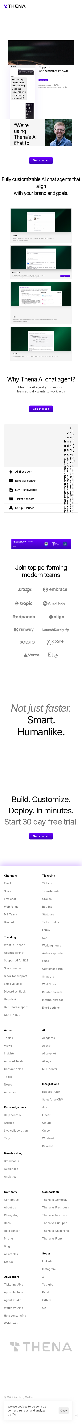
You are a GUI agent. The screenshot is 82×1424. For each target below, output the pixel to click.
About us (10, 1207)
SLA (44, 937)
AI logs (46, 1061)
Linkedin (47, 1261)
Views (8, 1045)
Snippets (48, 976)
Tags (7, 1138)
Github (46, 1300)
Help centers (12, 1115)
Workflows (49, 984)
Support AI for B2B (16, 960)
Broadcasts (11, 1161)
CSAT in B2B (12, 1014)
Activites (10, 1092)
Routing (47, 906)
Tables (8, 1037)
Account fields (13, 1061)
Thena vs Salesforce (56, 1230)
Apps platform (13, 1292)
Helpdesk (10, 999)
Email (7, 883)
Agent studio (12, 1300)
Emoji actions (51, 1007)
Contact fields (13, 1069)
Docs (7, 1223)
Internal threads (53, 999)
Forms (46, 930)
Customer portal (53, 968)
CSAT (45, 961)
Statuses (48, 914)
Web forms (11, 906)
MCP (45, 1069)
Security (14, 546)
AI (44, 1045)
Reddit (46, 1292)
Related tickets (52, 992)
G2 (44, 1307)
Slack (7, 891)
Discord (9, 922)
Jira (44, 1107)
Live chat (10, 898)
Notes (8, 1084)
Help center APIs (15, 1315)
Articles (9, 1122)
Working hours (51, 945)
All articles (11, 1254)
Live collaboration (16, 1130)
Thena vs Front (52, 1238)
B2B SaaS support (16, 1007)
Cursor (46, 1130)
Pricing (8, 1238)
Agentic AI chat (14, 952)
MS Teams (11, 914)
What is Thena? (14, 944)
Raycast (47, 1146)
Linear (46, 1115)
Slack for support (15, 976)
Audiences (11, 1168)
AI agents (48, 1037)
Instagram (48, 1269)
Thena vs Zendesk (54, 1199)
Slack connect (13, 968)
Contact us (11, 1199)
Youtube (47, 1284)
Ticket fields (50, 922)
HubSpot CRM (51, 1091)
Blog (7, 1246)
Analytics (10, 1176)
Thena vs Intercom (54, 1215)
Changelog (11, 1215)
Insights (9, 1053)
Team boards (50, 891)
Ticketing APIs (13, 1284)
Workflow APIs (13, 1307)
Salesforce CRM (52, 1099)
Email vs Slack (13, 983)
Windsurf (48, 1138)
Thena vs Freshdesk (55, 1207)
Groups (47, 898)
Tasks (8, 1076)
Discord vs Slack (15, 991)
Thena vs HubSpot (54, 1223)
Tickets (47, 883)
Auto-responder (52, 953)
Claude (46, 1122)
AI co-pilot (49, 1053)
